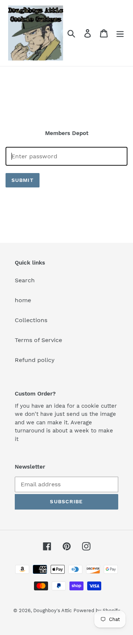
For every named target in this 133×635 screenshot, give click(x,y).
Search (25, 280)
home (23, 300)
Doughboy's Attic (52, 610)
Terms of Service (38, 340)
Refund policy (35, 359)
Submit (22, 180)
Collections (31, 320)
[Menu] (120, 33)
